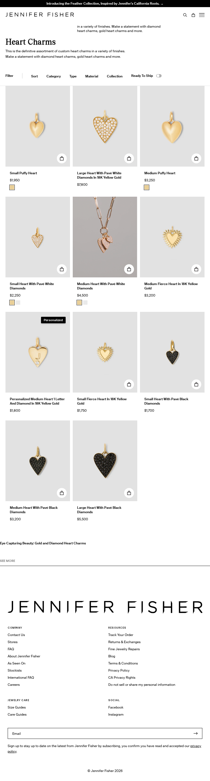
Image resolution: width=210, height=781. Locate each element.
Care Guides (17, 714)
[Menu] (202, 15)
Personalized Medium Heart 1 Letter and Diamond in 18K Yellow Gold (37, 401)
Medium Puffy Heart (159, 173)
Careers (14, 684)
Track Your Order (120, 635)
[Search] (185, 15)
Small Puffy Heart (23, 173)
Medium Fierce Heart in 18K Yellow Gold (171, 286)
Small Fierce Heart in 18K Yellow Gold (102, 401)
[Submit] (195, 733)
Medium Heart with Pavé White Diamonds (101, 286)
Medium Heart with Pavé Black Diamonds (34, 510)
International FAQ (21, 677)
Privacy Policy (119, 670)
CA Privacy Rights (121, 677)
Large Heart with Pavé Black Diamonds (99, 510)
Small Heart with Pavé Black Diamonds (166, 401)
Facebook (115, 707)
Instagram (116, 714)
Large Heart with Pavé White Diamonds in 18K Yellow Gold (99, 175)
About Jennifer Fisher (24, 656)
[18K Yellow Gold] (12, 187)
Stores (13, 642)
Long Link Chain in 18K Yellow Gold (74, 15)
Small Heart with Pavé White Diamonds (32, 286)
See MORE (7, 561)
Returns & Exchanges (124, 642)
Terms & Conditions (123, 663)
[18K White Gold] (18, 302)
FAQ (11, 649)
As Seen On (16, 663)
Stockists (15, 670)
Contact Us (16, 635)
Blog (111, 656)
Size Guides (17, 707)
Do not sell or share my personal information (141, 684)
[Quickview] (62, 158)
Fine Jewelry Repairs (124, 649)
